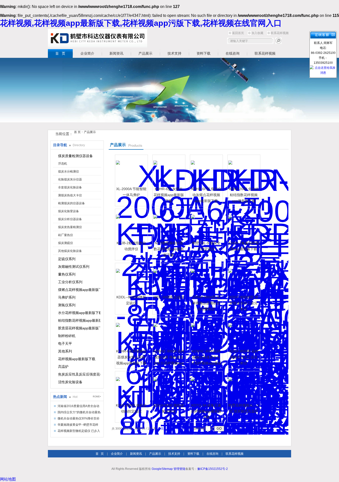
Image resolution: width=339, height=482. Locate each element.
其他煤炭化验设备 (70, 251)
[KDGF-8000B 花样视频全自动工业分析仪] (243, 333)
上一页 (169, 428)
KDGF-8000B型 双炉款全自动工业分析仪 (243, 303)
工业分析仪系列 (70, 282)
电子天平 (65, 343)
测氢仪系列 (66, 305)
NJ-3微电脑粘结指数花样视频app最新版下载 (169, 249)
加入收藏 (257, 33)
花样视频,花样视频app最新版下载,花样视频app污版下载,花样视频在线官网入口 (141, 23)
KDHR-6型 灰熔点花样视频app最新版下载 (169, 195)
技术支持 (174, 53)
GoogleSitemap (162, 469)
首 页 (60, 53)
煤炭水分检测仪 (68, 171)
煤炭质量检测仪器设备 (75, 156)
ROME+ (97, 396)
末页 (189, 428)
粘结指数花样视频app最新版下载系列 (79, 320)
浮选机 (62, 163)
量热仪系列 (66, 274)
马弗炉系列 (66, 297)
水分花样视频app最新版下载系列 (79, 313)
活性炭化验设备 (70, 382)
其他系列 (65, 351)
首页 (161, 428)
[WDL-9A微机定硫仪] (168, 279)
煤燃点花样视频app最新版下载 (79, 290)
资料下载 (203, 53)
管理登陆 (179, 469)
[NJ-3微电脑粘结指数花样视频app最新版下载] (168, 225)
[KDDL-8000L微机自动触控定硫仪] (131, 387)
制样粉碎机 (66, 336)
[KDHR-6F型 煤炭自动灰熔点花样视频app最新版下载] (206, 170)
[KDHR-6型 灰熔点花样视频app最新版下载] (168, 170)
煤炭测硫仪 (65, 243)
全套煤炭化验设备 (70, 187)
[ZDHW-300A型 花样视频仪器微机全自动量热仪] (206, 279)
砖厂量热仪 (65, 235)
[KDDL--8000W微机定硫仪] (131, 279)
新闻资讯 (116, 53)
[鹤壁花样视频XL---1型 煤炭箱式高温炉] (243, 387)
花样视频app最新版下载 (76, 359)
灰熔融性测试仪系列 (73, 267)
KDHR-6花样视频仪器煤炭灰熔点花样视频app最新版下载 (131, 357)
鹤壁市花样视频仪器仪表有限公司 (97, 38)
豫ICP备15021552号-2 (212, 469)
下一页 (180, 428)
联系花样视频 (280, 33)
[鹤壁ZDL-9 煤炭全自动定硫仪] (206, 225)
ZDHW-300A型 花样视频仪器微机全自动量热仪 (206, 303)
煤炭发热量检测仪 (70, 227)
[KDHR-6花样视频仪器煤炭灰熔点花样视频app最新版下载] (131, 333)
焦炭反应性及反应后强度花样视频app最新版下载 (79, 374)
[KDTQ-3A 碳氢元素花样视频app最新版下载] (206, 387)
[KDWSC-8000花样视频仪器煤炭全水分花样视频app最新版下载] (206, 333)
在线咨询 (232, 53)
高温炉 (63, 367)
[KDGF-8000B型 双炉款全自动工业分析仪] (243, 279)
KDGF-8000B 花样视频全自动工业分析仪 (243, 357)
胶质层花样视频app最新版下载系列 (79, 328)
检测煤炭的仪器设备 (71, 203)
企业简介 (87, 53)
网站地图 (8, 479)
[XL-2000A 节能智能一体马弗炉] (131, 170)
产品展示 (145, 53)
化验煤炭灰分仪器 (70, 179)
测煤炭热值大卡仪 (70, 195)
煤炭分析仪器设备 (70, 219)
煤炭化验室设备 (68, 211)
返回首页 (238, 33)
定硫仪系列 (66, 259)
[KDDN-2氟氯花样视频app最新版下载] (243, 225)
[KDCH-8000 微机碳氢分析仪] (168, 387)
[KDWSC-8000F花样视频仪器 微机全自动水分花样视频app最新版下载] (168, 333)
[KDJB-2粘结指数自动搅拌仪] (131, 225)
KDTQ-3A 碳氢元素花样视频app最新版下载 (206, 411)
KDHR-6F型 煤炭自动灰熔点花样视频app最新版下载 (206, 195)
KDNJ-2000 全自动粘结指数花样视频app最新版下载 (244, 195)
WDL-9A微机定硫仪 (169, 297)
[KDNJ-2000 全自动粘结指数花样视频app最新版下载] (243, 170)
